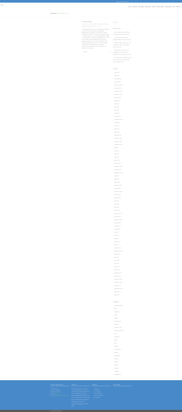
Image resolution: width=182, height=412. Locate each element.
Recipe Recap (84, 26)
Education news (118, 327)
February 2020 (117, 185)
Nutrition (106, 24)
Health (102, 24)
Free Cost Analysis (160, 6)
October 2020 (117, 169)
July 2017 (116, 232)
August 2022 (117, 122)
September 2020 (118, 172)
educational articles (119, 330)
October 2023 (117, 97)
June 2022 (116, 125)
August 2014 (117, 254)
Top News (116, 371)
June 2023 (116, 107)
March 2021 (117, 160)
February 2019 (117, 213)
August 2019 (117, 197)
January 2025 (117, 82)
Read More (85, 51)
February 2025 (117, 78)
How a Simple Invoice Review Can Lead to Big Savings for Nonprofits (121, 33)
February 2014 (117, 273)
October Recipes (87, 21)
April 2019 (116, 207)
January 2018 (117, 223)
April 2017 (116, 238)
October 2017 (117, 226)
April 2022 (116, 129)
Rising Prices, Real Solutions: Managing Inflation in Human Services (122, 38)
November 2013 (118, 282)
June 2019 (116, 204)
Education (116, 324)
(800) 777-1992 (58, 393)
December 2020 (118, 166)
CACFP (153, 6)
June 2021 (116, 150)
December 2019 (118, 191)
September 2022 (118, 119)
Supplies (116, 368)
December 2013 (118, 279)
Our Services (134, 6)
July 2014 (116, 257)
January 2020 (117, 188)
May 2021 (116, 154)
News (115, 343)
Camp (115, 315)
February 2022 (117, 135)
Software (116, 365)
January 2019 (117, 216)
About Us (97, 389)
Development (117, 321)
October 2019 (117, 194)
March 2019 (117, 210)
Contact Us (178, 6)
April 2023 (116, 113)
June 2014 (116, 260)
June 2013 (116, 295)
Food (100, 24)
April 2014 (116, 266)
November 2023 (118, 94)
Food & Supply (93, 24)
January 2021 (117, 163)
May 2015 (116, 244)
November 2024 (118, 85)
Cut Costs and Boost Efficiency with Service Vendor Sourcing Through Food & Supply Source (122, 59)
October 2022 (117, 116)
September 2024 (118, 91)
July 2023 (116, 103)
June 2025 (116, 72)
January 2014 (117, 276)
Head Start (116, 336)
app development (118, 305)
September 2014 (118, 251)
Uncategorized (117, 374)
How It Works (141, 6)
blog (98, 24)
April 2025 (116, 75)
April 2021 (116, 157)
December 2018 (118, 219)
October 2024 (117, 88)
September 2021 (118, 144)
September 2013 (118, 288)
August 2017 (117, 229)
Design (116, 318)
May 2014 (116, 263)
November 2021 (118, 141)
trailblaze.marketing (57, 411)
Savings (116, 358)
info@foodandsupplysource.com (60, 395)
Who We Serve (148, 6)
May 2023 (116, 110)
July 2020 (116, 176)
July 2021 (116, 147)
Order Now (97, 397)
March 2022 (117, 132)
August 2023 (117, 100)
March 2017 (117, 241)
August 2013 (117, 291)
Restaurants (93, 26)
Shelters (116, 362)
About (129, 6)
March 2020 (117, 182)
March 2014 (117, 269)
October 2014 (117, 248)
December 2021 (118, 138)
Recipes (88, 26)
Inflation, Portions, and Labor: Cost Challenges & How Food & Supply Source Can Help (122, 45)
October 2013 (117, 285)
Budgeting (116, 311)
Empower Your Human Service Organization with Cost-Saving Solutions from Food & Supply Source (122, 52)
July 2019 (116, 201)
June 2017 (116, 235)
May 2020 (116, 179)
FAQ (174, 6)
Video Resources (168, 6)
